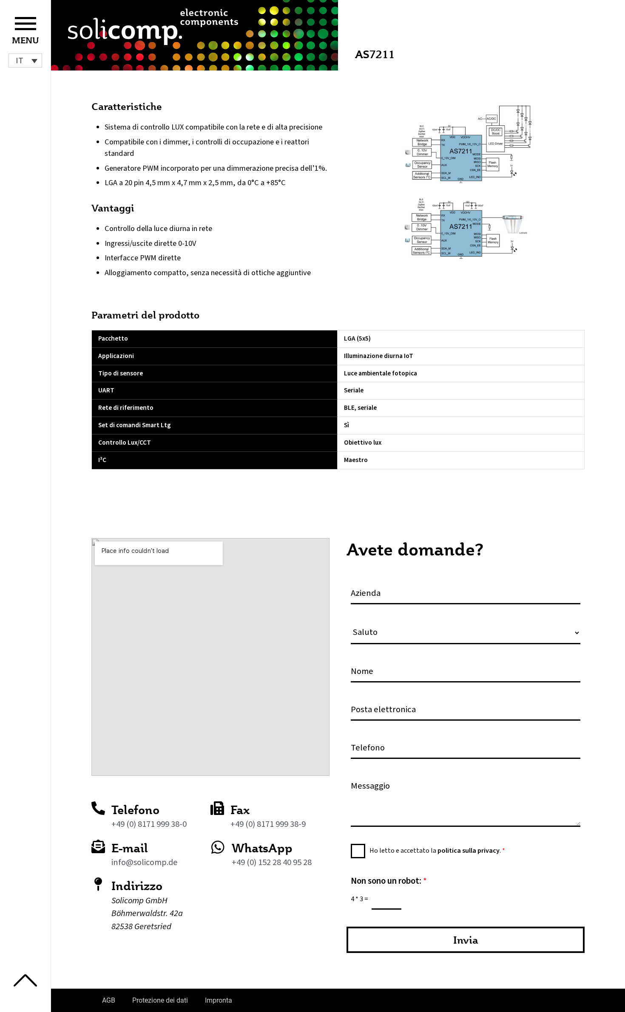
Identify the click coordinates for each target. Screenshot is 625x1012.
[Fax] (217, 808)
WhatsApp (262, 847)
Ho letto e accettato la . (437, 850)
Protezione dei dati (160, 1000)
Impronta (218, 1000)
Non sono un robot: (389, 881)
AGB (108, 1000)
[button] (25, 61)
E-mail (129, 847)
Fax (240, 809)
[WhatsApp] (217, 847)
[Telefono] (98, 808)
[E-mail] (98, 846)
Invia (465, 939)
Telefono (135, 809)
